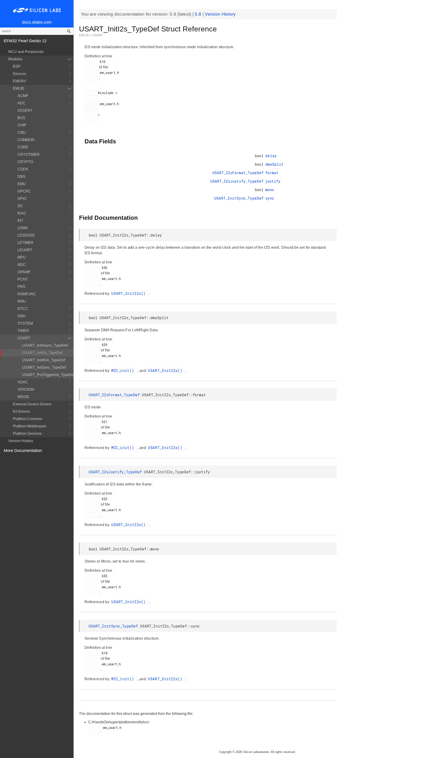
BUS (21, 118)
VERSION (25, 389)
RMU (21, 301)
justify (272, 181)
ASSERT (25, 110)
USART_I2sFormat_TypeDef (237, 172)
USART (23, 338)
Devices (19, 74)
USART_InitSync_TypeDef (44, 367)
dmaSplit (274, 164)
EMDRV (19, 81)
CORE (22, 147)
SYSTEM (25, 323)
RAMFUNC (26, 294)
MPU (21, 257)
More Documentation (23, 450)
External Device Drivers (32, 404)
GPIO (21, 199)
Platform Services (27, 433)
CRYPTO (25, 162)
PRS (21, 287)
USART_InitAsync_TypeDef (45, 345)
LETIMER (25, 243)
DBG (21, 176)
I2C (20, 206)
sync (269, 198)
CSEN (22, 169)
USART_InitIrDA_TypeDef (43, 360)
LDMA (22, 228)
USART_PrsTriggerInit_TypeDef (48, 375)
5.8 (198, 14)
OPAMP (24, 272)
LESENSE (26, 235)
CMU (21, 132)
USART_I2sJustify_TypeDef (236, 181)
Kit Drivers (21, 411)
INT (20, 221)
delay (271, 155)
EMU (21, 184)
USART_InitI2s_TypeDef (42, 353)
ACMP (22, 96)
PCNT (22, 279)
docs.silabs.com (36, 22)
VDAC (22, 382)
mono (269, 189)
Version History (20, 441)
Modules (15, 59)
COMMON (25, 140)
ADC (21, 103)
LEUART (24, 250)
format (271, 172)
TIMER (23, 331)
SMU (21, 316)
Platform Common (27, 419)
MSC (21, 265)
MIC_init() (123, 370)
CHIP (21, 125)
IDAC (21, 213)
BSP (16, 66)
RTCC (22, 309)
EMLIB (18, 88)
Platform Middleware (29, 426)
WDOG (23, 397)
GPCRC (24, 191)
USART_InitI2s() (129, 293)
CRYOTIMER (28, 154)
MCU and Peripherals (26, 52)
